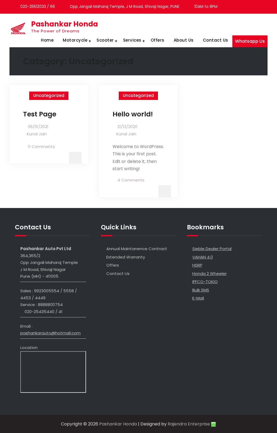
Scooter (105, 40)
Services (132, 40)
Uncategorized (48, 95)
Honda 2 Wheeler (209, 273)
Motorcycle (75, 40)
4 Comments (130, 180)
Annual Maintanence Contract (136, 248)
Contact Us (215, 40)
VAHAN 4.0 (202, 257)
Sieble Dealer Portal (212, 248)
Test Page (39, 114)
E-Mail (198, 298)
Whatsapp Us (250, 41)
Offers (157, 40)
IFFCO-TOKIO (205, 281)
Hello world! (133, 114)
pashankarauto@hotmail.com (50, 333)
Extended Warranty (125, 257)
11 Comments (41, 146)
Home (47, 40)
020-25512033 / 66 (37, 6)
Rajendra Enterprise (189, 424)
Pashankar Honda (64, 24)
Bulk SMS (200, 290)
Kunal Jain (37, 134)
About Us (184, 40)
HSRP (197, 265)
